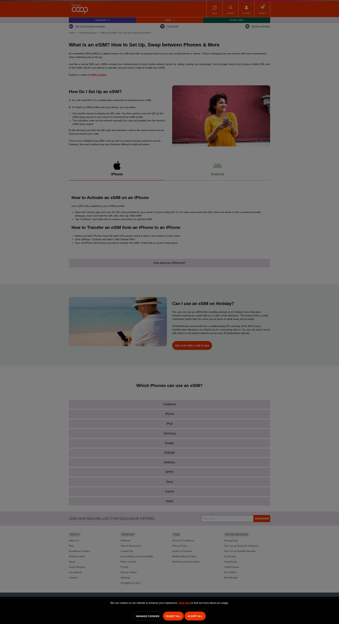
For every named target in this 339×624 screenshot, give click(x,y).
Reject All (173, 616)
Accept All (195, 616)
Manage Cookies (147, 616)
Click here (185, 602)
